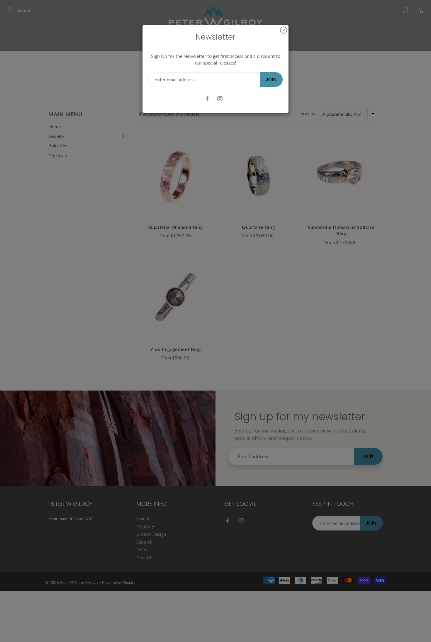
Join (271, 79)
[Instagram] (220, 99)
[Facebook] (207, 99)
